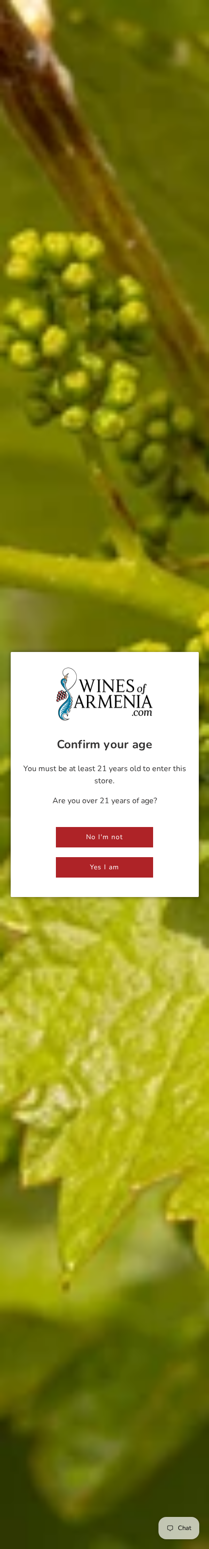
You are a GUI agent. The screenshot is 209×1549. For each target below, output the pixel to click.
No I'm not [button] (104, 837)
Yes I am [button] (104, 867)
